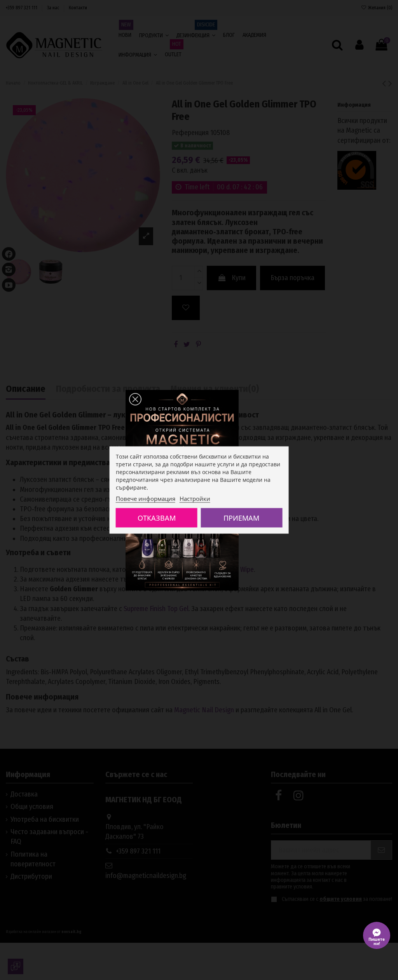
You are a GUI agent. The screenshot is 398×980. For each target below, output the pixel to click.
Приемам (241, 518)
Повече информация (145, 498)
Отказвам (157, 518)
